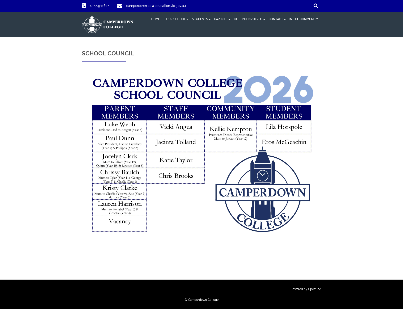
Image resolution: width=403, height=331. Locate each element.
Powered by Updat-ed (306, 289)
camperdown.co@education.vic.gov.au (156, 6)
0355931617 (99, 6)
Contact (276, 19)
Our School (176, 19)
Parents (221, 19)
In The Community (303, 19)
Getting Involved (248, 19)
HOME (155, 19)
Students (200, 19)
